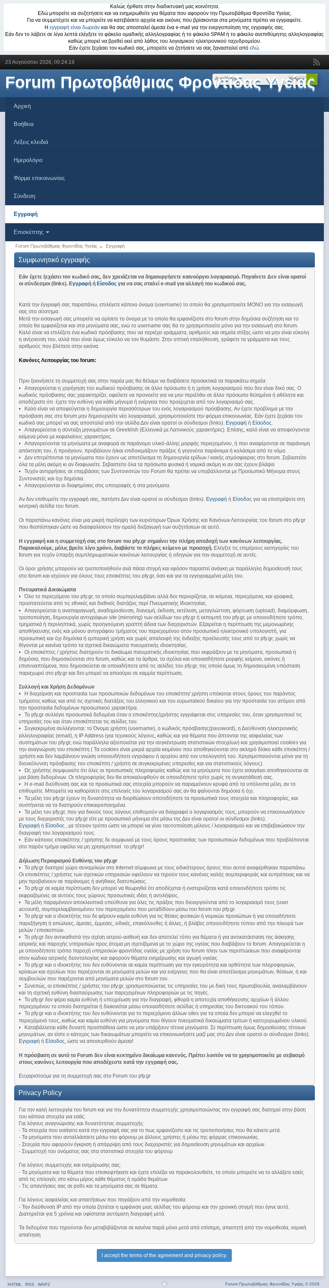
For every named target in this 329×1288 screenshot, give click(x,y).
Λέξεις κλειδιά (31, 142)
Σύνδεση (24, 196)
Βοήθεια (24, 124)
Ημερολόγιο (28, 160)
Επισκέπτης (29, 232)
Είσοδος (107, 284)
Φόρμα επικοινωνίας (39, 178)
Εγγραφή (26, 214)
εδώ (254, 48)
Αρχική (22, 106)
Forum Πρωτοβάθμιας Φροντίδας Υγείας (160, 82)
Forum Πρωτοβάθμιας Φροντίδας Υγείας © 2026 (272, 1284)
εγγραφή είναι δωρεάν (75, 27)
